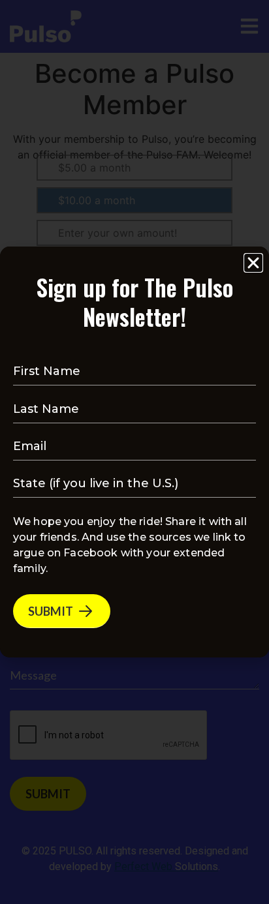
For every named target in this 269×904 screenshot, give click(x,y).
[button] (253, 263)
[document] (134, 452)
